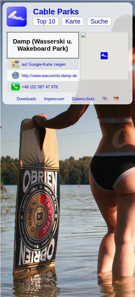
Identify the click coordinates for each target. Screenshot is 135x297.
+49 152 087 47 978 (40, 87)
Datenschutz (84, 98)
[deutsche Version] (116, 98)
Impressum (55, 98)
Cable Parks (56, 11)
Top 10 (45, 21)
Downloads (27, 98)
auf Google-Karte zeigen (44, 64)
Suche (99, 21)
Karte (72, 21)
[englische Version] (104, 98)
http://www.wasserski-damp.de (49, 75)
